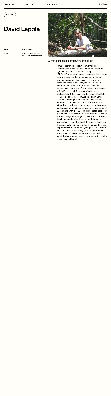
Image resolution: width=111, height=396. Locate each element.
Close (10, 14)
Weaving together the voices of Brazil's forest (32, 54)
